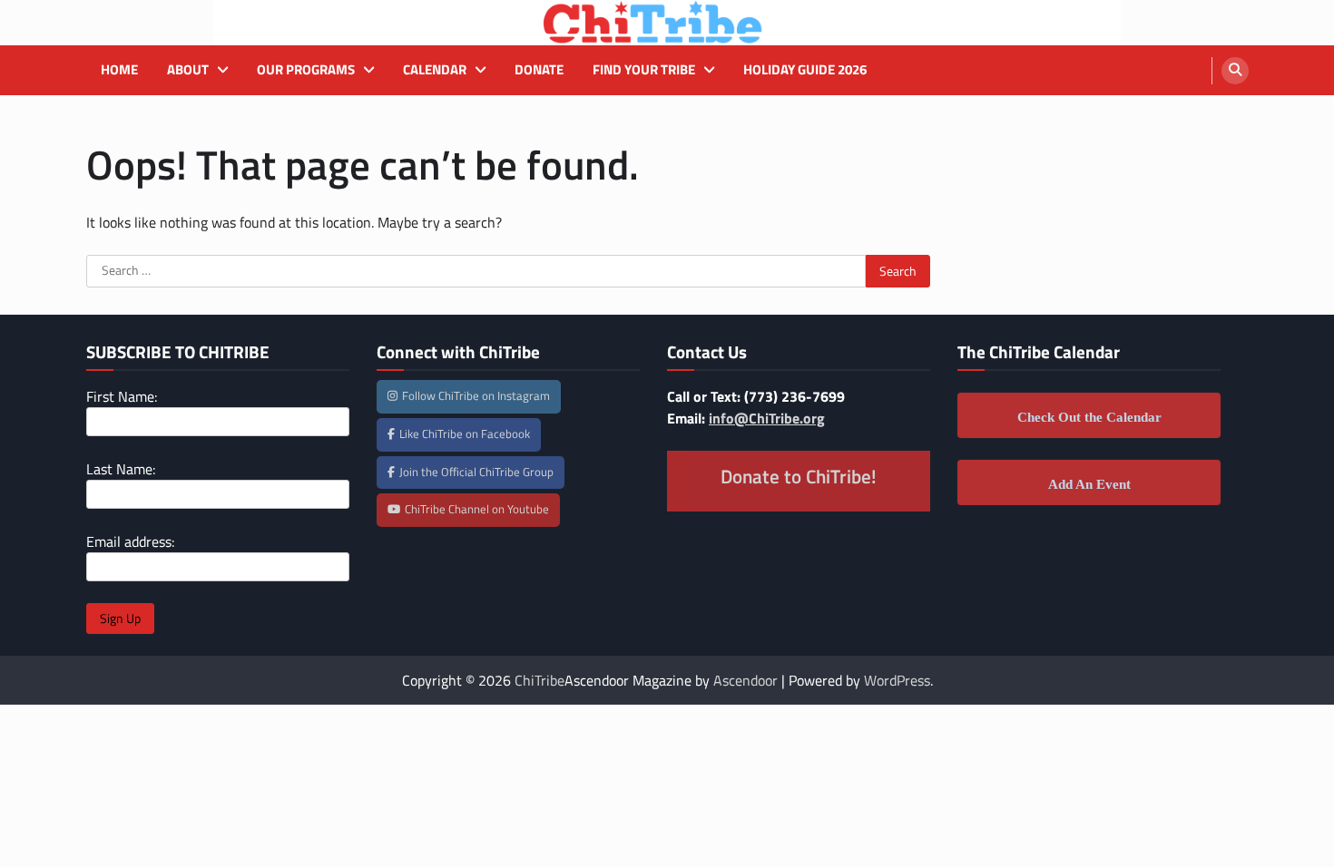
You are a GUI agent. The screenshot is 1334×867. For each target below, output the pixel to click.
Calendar (434, 70)
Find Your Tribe (644, 70)
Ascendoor (745, 680)
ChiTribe (539, 680)
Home (119, 70)
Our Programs (306, 70)
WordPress (897, 680)
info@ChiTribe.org (767, 418)
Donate (539, 70)
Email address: (130, 541)
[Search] (1235, 70)
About (188, 70)
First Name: (121, 396)
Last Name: (120, 469)
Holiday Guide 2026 (805, 70)
